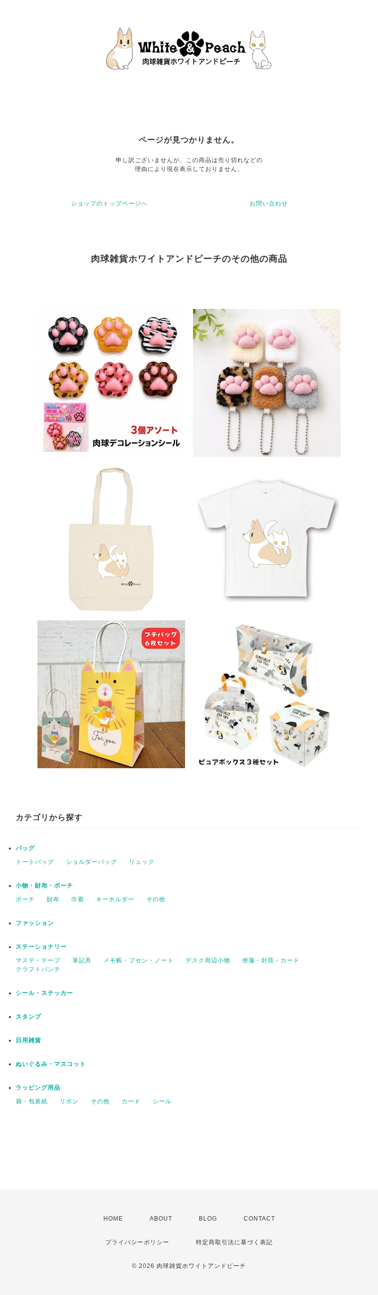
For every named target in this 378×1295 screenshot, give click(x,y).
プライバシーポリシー (137, 1242)
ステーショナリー (41, 946)
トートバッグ (35, 861)
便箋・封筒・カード (271, 960)
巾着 (77, 899)
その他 (155, 899)
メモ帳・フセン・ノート (138, 960)
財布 (53, 899)
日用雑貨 (28, 1040)
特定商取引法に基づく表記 (234, 1242)
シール (162, 1101)
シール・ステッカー (44, 992)
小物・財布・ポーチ (44, 885)
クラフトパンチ (38, 969)
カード (131, 1101)
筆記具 (82, 960)
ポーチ (25, 899)
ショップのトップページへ (109, 203)
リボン (69, 1101)
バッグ (25, 848)
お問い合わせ (269, 203)
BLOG (208, 1218)
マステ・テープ (38, 960)
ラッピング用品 (38, 1087)
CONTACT (259, 1218)
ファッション (35, 923)
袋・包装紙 (32, 1101)
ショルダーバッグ (91, 861)
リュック (142, 861)
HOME (113, 1218)
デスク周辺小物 (208, 960)
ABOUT (161, 1218)
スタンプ (28, 1016)
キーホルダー (115, 899)
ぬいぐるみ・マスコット (51, 1063)
